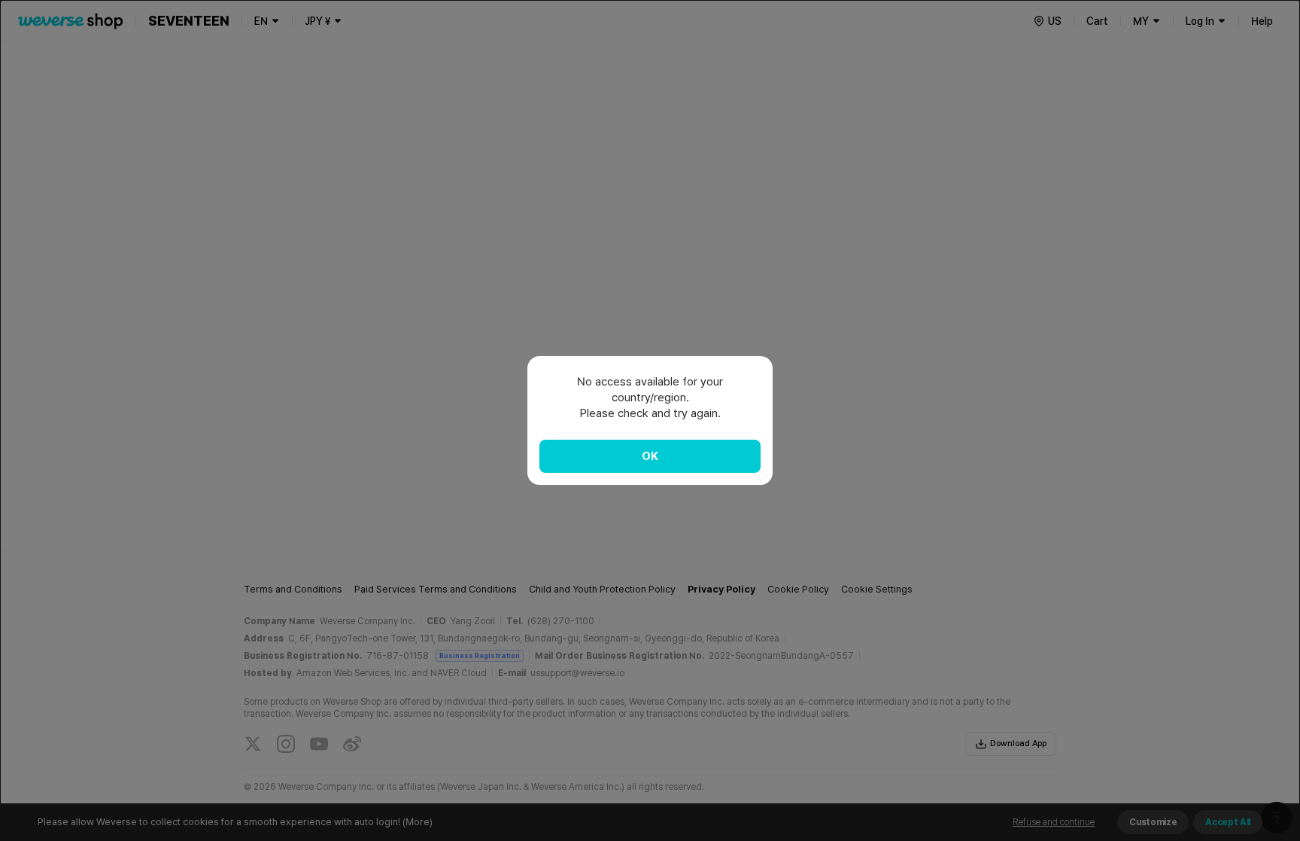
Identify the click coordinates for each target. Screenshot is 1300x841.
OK (650, 456)
